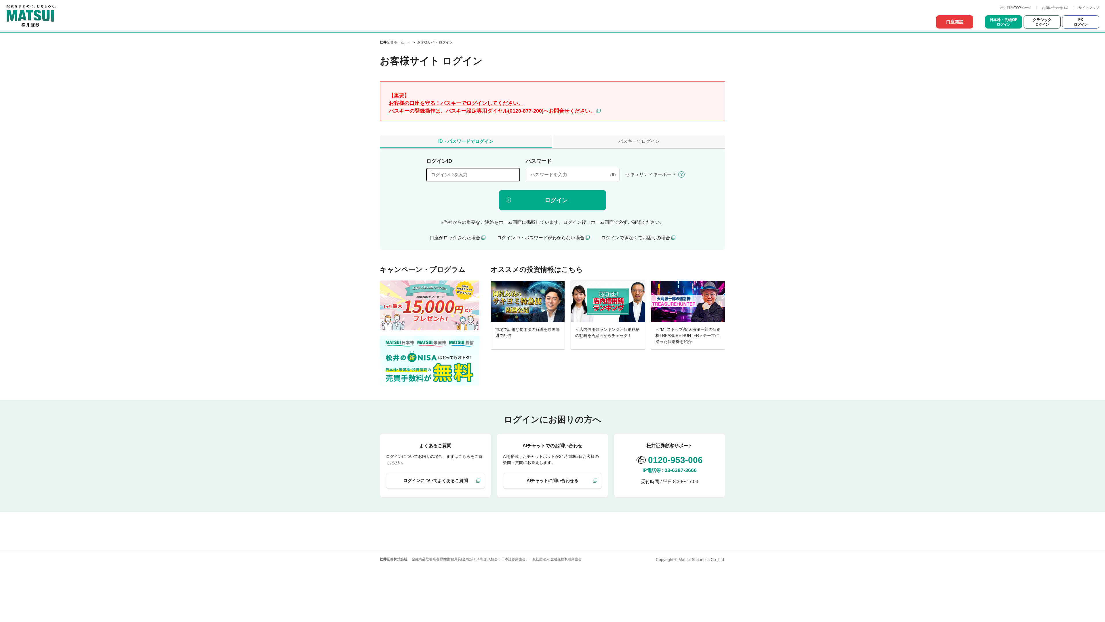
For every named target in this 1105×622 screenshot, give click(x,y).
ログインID (439, 161)
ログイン (556, 200)
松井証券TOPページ (1015, 8)
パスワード (539, 161)
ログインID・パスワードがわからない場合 (540, 237)
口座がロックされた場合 (455, 237)
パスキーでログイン (639, 141)
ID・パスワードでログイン (466, 141)
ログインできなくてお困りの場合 (635, 237)
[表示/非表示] (613, 174)
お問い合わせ (1052, 8)
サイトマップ (1089, 8)
